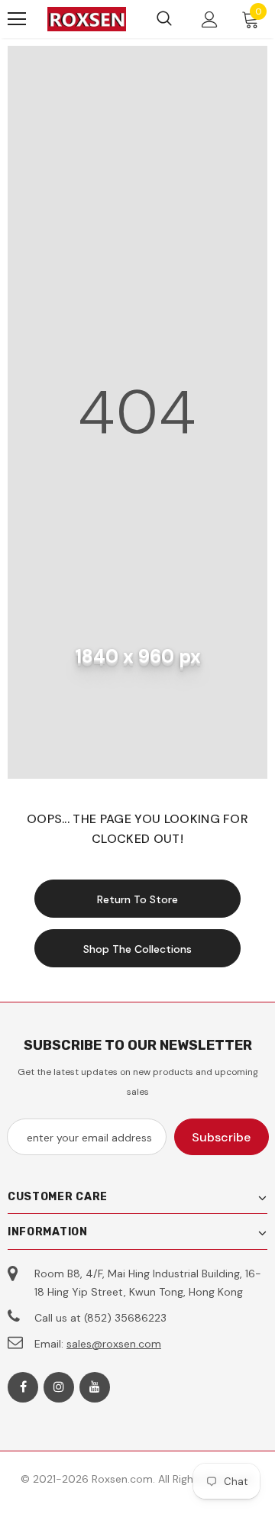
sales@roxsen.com (113, 1344)
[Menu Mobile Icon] (17, 19)
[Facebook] (23, 1387)
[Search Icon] (164, 19)
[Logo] (86, 19)
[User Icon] (210, 19)
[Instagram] (59, 1387)
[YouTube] (94, 1387)
